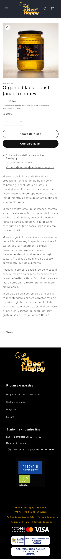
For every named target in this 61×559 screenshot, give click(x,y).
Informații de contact (42, 522)
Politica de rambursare (36, 512)
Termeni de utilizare (48, 517)
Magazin (11, 409)
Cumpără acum (30, 143)
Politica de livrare (20, 522)
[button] (7, 8)
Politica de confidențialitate (20, 517)
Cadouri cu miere (15, 402)
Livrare (10, 417)
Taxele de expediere (24, 106)
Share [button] (9, 332)
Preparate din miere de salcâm (23, 394)
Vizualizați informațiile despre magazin (30, 167)
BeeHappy (29, 507)
